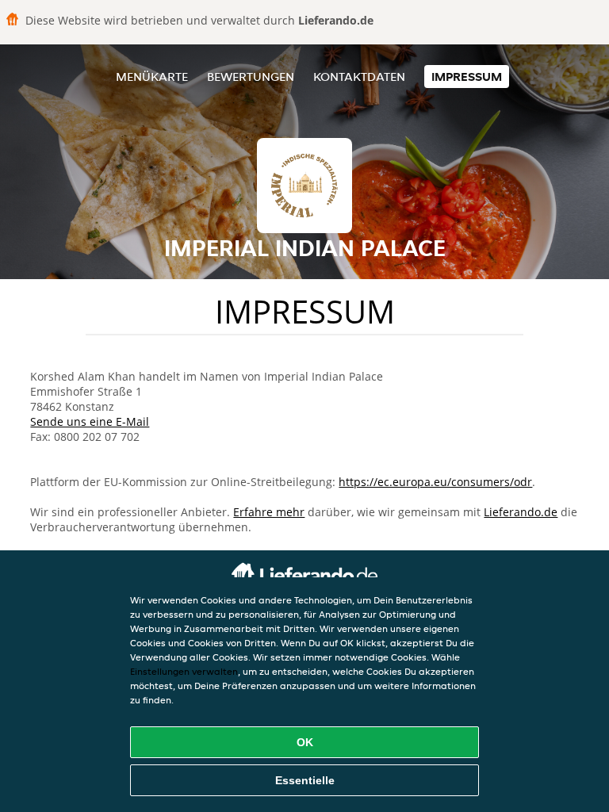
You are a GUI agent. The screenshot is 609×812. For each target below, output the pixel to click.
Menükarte (152, 76)
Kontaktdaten (359, 76)
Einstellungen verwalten (184, 671)
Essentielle (305, 780)
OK (305, 742)
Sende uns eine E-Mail (89, 421)
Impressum (466, 76)
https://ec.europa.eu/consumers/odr (435, 481)
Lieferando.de (520, 511)
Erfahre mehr (268, 511)
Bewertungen (250, 76)
